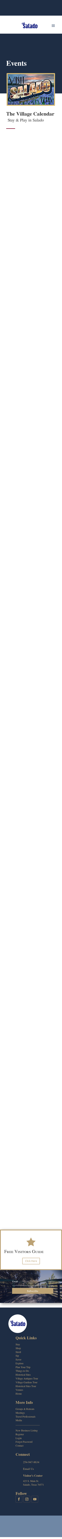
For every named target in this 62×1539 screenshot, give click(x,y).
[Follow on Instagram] (27, 1499)
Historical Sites (23, 1374)
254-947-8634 (31, 1462)
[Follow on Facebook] (19, 1499)
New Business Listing (27, 1430)
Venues (19, 1389)
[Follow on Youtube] (34, 1499)
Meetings (20, 1412)
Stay (18, 1344)
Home (19, 1393)
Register (20, 1434)
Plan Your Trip (23, 1367)
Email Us (28, 1469)
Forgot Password (24, 1441)
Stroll (18, 1352)
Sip (17, 1355)
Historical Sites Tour (26, 1386)
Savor (18, 1359)
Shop (18, 1348)
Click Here (31, 1261)
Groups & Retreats (25, 1409)
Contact (19, 1445)
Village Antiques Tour (27, 1378)
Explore (20, 1363)
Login (19, 1438)
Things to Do (22, 1370)
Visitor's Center (33, 1475)
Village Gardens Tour (26, 1382)
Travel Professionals (25, 1416)
